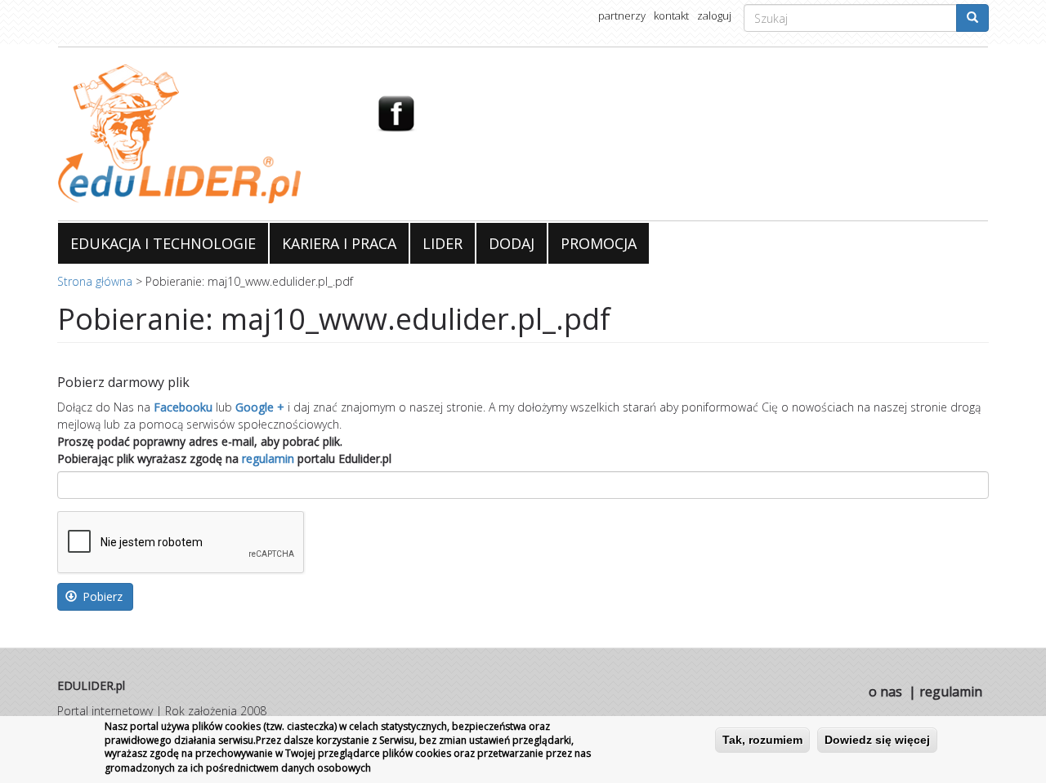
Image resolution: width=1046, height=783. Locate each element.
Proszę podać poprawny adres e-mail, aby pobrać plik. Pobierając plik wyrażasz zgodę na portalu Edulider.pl (224, 450)
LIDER (442, 243)
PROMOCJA (599, 243)
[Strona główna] (204, 134)
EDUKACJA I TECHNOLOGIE (163, 243)
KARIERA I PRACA (339, 243)
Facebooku (183, 407)
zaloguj (714, 15)
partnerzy (622, 15)
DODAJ (511, 243)
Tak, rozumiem (762, 739)
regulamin (268, 458)
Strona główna (94, 281)
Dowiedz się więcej (877, 739)
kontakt (671, 15)
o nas (885, 692)
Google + (259, 407)
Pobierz (101, 596)
